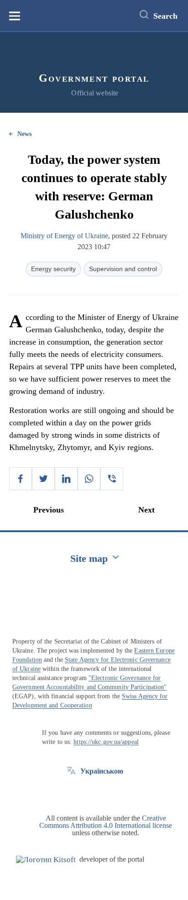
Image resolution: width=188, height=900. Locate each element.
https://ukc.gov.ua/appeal (106, 741)
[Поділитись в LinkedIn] (66, 479)
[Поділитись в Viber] (112, 479)
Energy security (53, 268)
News (24, 134)
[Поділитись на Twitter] (43, 479)
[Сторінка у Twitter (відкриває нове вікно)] (71, 791)
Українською (101, 771)
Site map (89, 558)
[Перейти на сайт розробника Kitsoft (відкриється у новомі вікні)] (45, 859)
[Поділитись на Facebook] (20, 479)
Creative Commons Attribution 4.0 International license (105, 821)
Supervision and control (123, 268)
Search (165, 16)
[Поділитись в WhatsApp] (89, 479)
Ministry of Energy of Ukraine (64, 236)
